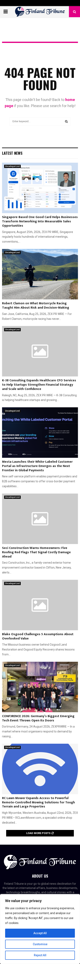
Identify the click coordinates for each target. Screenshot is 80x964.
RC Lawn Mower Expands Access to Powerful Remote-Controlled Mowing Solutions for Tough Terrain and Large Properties (38, 802)
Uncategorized (12, 166)
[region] (40, 929)
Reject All (40, 955)
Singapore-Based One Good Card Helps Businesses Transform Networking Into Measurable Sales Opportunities (40, 221)
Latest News (12, 153)
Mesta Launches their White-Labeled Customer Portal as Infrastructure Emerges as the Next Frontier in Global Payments (37, 466)
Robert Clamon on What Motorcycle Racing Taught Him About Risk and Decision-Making (35, 305)
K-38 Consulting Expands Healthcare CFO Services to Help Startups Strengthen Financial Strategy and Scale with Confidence (39, 385)
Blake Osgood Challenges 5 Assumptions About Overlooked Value (37, 636)
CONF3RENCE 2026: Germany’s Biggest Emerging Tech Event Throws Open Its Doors (38, 718)
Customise (40, 944)
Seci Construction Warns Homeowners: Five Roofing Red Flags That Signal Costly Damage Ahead (36, 552)
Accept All (40, 933)
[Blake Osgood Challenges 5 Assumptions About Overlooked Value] (40, 605)
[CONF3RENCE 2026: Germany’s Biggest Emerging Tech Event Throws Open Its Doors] (40, 687)
